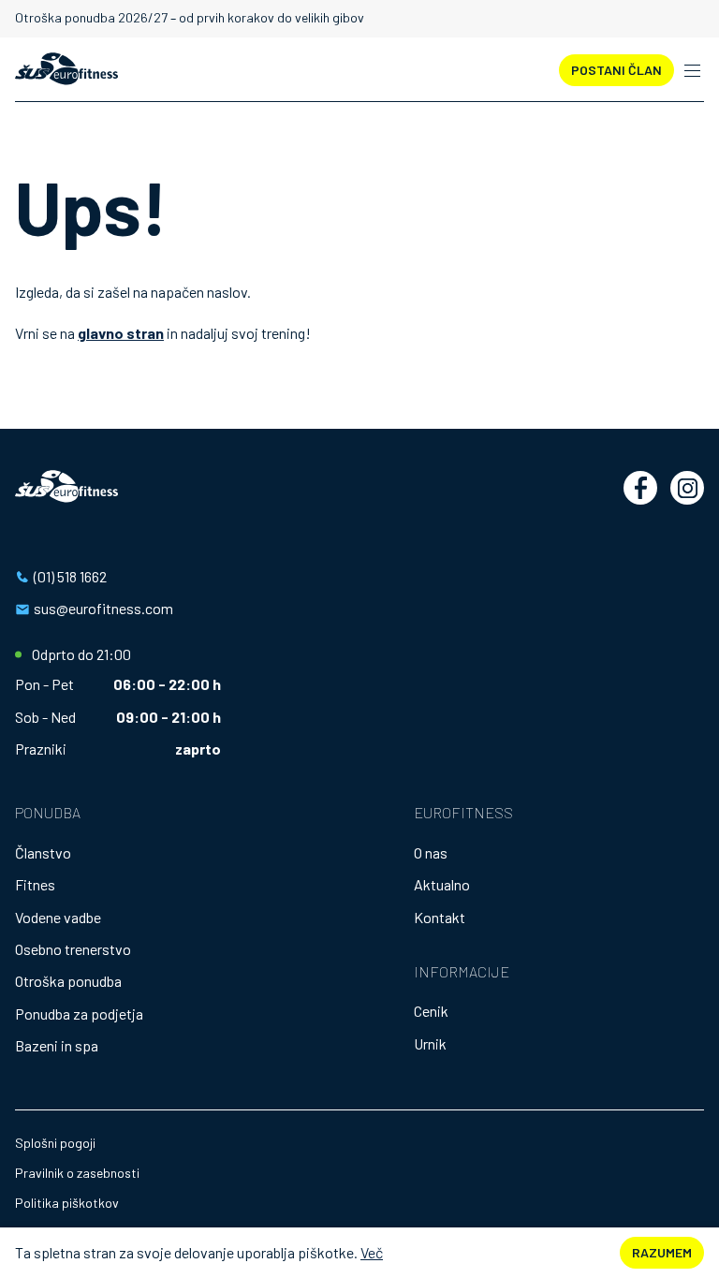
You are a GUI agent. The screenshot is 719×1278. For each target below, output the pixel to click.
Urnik (430, 1043)
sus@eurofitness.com (103, 608)
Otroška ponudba (68, 981)
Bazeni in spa (56, 1045)
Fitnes (35, 884)
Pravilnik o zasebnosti (77, 1173)
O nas (431, 852)
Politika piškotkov (67, 1203)
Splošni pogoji (55, 1143)
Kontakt (439, 917)
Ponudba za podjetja (79, 1013)
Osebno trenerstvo (73, 949)
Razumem (662, 1252)
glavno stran (121, 333)
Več (371, 1252)
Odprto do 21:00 (81, 654)
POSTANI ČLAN (616, 70)
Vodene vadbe (58, 917)
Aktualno (442, 884)
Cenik (431, 1011)
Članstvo (43, 852)
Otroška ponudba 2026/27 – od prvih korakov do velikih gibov (189, 17)
